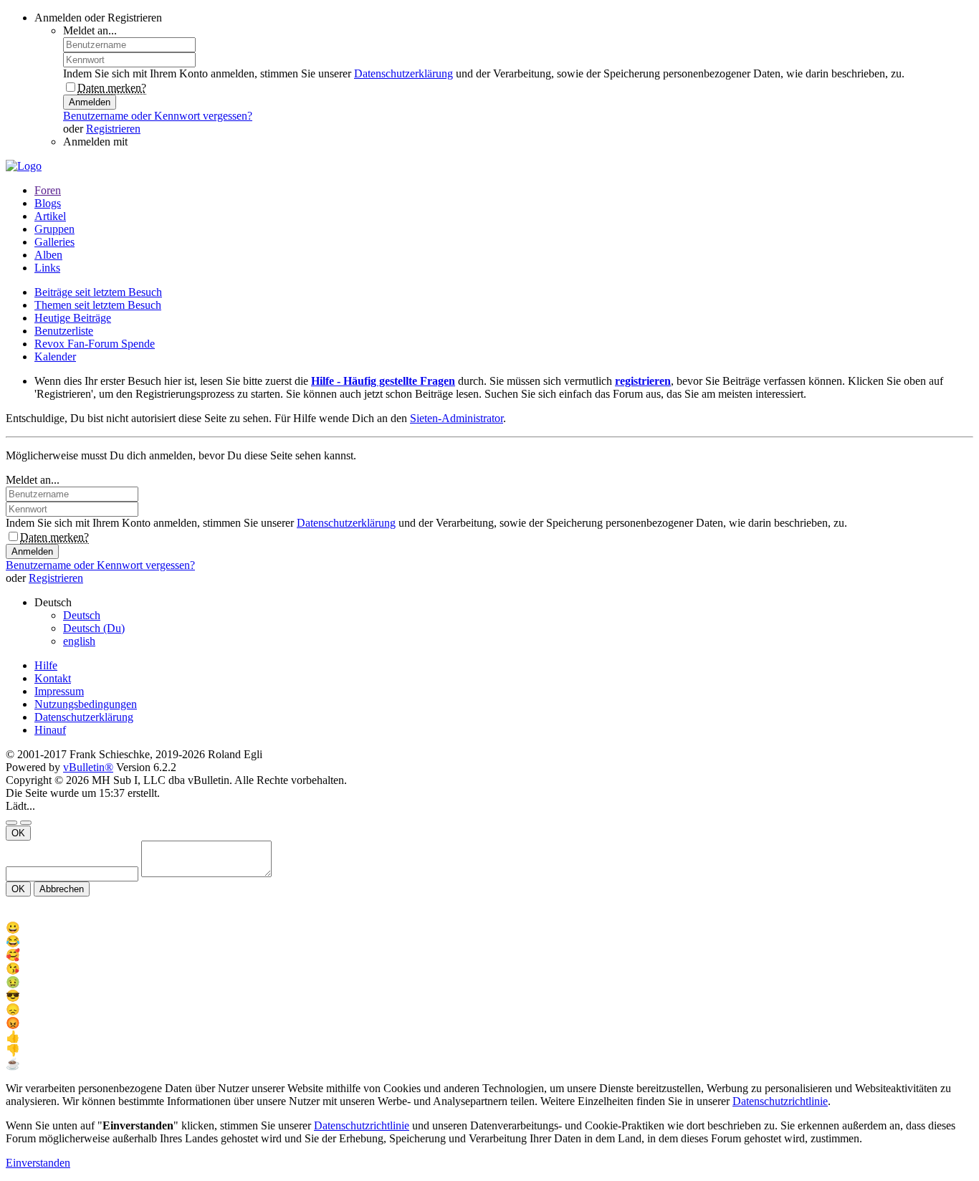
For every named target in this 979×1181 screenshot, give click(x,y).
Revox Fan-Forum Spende (94, 344)
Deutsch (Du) (94, 628)
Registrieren (113, 129)
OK (18, 833)
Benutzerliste (63, 331)
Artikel (50, 216)
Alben (48, 255)
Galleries (54, 242)
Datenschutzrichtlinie (780, 1101)
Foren (47, 190)
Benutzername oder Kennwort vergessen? (157, 116)
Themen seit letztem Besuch (97, 305)
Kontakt (52, 678)
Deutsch (81, 615)
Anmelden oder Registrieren (98, 17)
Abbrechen (61, 889)
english (79, 641)
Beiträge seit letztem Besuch (98, 292)
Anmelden (89, 102)
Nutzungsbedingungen (85, 704)
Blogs (47, 203)
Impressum (59, 691)
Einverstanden (38, 1163)
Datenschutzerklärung (403, 73)
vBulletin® (88, 767)
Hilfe (45, 665)
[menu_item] (489, 927)
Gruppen (54, 229)
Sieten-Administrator (456, 418)
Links (47, 268)
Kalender (55, 356)
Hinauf (50, 730)
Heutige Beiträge (72, 318)
